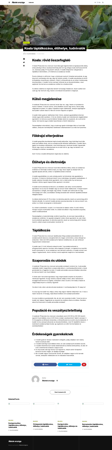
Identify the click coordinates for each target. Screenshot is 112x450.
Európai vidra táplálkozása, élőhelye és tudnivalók (67, 426)
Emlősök (26, 42)
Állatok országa (18, 2)
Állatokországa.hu (23, 445)
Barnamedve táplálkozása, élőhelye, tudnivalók (92, 425)
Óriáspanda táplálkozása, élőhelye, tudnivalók (43, 425)
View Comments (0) (60, 392)
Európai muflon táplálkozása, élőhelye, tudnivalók (17, 425)
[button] (9, 2)
